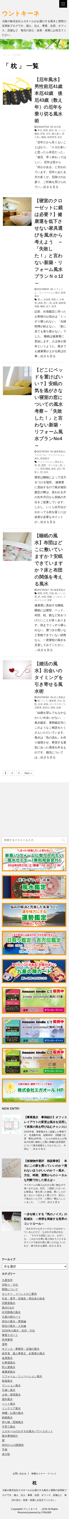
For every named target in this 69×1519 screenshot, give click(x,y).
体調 (40, 303)
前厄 (60, 137)
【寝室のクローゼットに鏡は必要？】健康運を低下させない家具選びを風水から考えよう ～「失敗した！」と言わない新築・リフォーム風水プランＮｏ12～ (48, 242)
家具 (54, 306)
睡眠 (36, 133)
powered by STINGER (39, 1512)
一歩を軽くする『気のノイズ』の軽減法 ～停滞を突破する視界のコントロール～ (45, 1218)
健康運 (62, 303)
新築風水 (44, 458)
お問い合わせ (19, 1473)
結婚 (58, 707)
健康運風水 (59, 451)
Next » (28, 773)
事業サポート (10, 1335)
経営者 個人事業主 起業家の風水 (23, 1353)
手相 (4, 1449)
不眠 (51, 593)
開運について (10, 1289)
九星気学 (7, 1280)
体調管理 (51, 137)
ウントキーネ (24, 13)
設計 (59, 468)
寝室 (45, 130)
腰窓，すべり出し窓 (51, 465)
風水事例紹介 (10, 1435)
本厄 (40, 130)
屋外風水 (7, 1399)
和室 (45, 593)
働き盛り (56, 133)
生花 (40, 704)
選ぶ (40, 299)
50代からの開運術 (13, 1445)
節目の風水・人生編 (14, 1325)
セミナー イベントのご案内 (19, 1293)
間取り (54, 299)
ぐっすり (57, 596)
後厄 (51, 130)
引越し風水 (8, 1390)
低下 (48, 306)
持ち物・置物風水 (12, 1422)
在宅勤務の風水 (11, 1312)
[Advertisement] (30, 810)
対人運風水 (59, 697)
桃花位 (46, 707)
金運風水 (7, 1358)
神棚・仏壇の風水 (12, 1412)
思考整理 (7, 1339)
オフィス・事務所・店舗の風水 (20, 1348)
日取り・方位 (10, 1284)
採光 (46, 472)
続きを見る (51, 186)
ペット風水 (8, 1403)
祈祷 (42, 133)
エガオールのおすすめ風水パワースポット (27, 1431)
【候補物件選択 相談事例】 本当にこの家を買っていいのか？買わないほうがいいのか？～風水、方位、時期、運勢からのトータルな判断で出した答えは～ (45, 1170)
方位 (59, 700)
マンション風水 (11, 1385)
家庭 (46, 704)
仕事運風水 (8, 1362)
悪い (46, 303)
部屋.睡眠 (45, 468)
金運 (55, 303)
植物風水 (7, 1417)
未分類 (57, 127)
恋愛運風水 (8, 1303)
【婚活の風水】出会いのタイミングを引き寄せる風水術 (48, 677)
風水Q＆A (8, 1307)
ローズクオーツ (57, 704)
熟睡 (36, 306)
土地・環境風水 (11, 1394)
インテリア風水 (11, 1408)
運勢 (4, 1344)
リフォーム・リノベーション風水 (22, 1376)
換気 (53, 468)
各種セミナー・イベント (44, 1473)
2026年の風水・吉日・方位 (18, 1330)
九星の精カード (11, 1316)
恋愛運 (37, 707)
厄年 (48, 133)
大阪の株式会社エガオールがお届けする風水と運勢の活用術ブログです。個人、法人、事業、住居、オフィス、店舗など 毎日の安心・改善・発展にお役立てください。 (34, 1495)
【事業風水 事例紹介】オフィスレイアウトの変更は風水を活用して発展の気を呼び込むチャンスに (45, 1121)
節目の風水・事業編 (14, 1321)
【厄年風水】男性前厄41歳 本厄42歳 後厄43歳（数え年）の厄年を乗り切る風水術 (50, 100)
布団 (43, 596)
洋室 (49, 600)
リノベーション (46, 462)
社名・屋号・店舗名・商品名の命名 (23, 1298)
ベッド (61, 130)
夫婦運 (46, 299)
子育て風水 (8, 1426)
